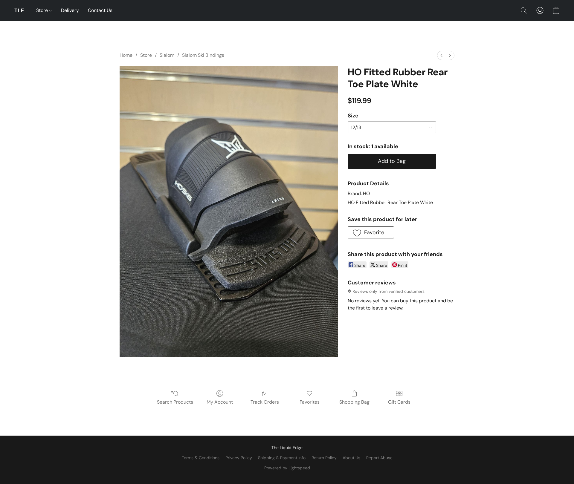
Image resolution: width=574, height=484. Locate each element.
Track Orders (265, 402)
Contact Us (100, 10)
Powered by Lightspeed (287, 468)
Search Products (175, 402)
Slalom (167, 55)
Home (126, 55)
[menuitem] (441, 55)
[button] (19, 10)
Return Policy (324, 457)
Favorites (310, 402)
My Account (220, 402)
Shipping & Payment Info (282, 457)
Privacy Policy (238, 457)
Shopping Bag (354, 402)
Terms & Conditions (200, 457)
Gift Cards (399, 402)
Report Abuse (379, 457)
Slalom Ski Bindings (203, 55)
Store (42, 10)
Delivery (70, 10)
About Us (351, 457)
